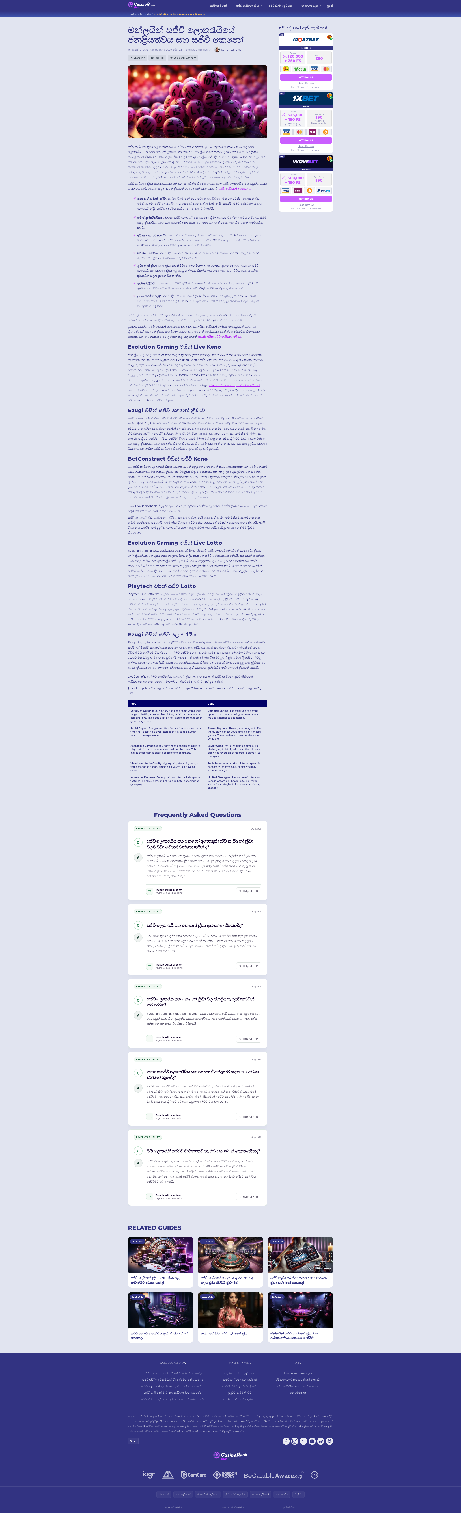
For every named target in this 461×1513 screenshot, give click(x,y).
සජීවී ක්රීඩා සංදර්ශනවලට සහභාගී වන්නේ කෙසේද (172, 1399)
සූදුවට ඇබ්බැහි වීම (240, 1393)
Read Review (306, 83)
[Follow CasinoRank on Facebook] (286, 1441)
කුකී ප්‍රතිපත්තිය (173, 1507)
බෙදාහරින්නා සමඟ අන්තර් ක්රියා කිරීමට (234, 385)
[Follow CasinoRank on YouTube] (312, 1441)
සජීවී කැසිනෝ (218, 5)
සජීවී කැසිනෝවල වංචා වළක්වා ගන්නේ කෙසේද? (172, 1386)
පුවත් (330, 5)
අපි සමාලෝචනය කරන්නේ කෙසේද (297, 1380)
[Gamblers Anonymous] (168, 1475)
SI (131, 1441)
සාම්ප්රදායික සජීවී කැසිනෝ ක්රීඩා (219, 337)
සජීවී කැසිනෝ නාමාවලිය (235, 188)
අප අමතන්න (298, 1393)
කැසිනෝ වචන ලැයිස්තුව (240, 1373)
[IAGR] (149, 1475)
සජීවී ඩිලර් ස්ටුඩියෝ (280, 5)
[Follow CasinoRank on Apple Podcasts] (329, 1441)
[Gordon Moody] (225, 1475)
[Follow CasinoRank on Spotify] (320, 1441)
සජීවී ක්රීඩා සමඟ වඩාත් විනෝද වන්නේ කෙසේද (172, 1380)
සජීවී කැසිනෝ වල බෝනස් (240, 1380)
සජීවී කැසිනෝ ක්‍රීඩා (247, 5)
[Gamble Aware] (274, 1475)
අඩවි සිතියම (289, 1507)
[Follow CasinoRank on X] (303, 1441)
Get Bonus (306, 77)
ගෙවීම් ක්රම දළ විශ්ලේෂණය (240, 1386)
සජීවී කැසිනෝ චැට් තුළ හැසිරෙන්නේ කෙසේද (172, 1393)
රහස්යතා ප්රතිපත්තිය (232, 1507)
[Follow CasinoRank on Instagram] (294, 1441)
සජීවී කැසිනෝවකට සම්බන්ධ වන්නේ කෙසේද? (172, 1373)
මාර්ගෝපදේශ (309, 5)
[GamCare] (193, 1475)
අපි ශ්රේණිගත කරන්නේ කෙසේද (298, 1386)
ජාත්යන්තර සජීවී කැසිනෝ (239, 1399)
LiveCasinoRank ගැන (298, 1373)
